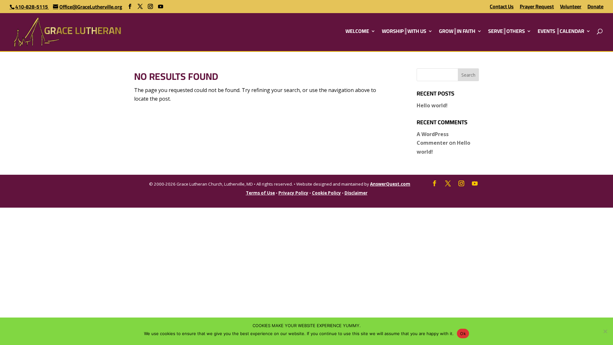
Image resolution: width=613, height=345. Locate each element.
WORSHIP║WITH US (404, 32)
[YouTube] (160, 6)
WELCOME (357, 32)
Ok (463, 333)
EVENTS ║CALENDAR (561, 32)
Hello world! (432, 105)
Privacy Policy (293, 193)
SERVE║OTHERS (506, 32)
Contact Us (502, 7)
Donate (595, 7)
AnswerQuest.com (390, 184)
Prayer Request (537, 7)
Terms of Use (260, 193)
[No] (605, 331)
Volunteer (570, 7)
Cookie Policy (326, 193)
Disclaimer (355, 193)
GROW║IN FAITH (457, 32)
